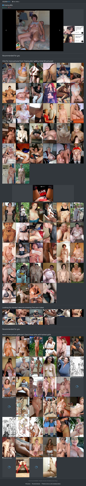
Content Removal (36, 483)
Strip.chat (77, 32)
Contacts (28, 483)
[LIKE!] (3, 8)
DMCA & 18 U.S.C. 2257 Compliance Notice (51, 483)
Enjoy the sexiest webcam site (78, 37)
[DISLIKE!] (8, 8)
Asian (6, 1)
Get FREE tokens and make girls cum (78, 29)
